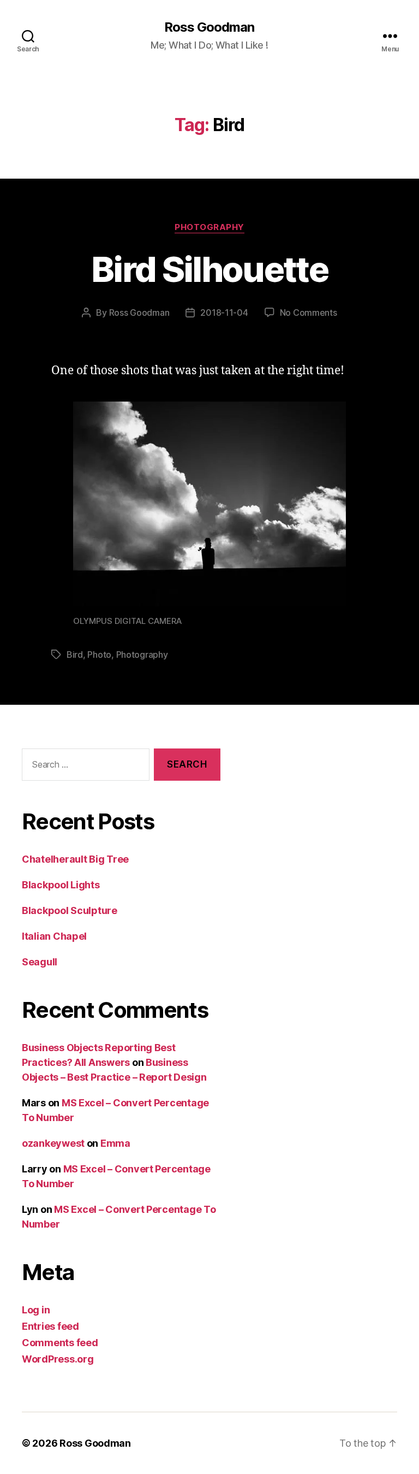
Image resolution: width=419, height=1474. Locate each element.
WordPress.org (58, 1359)
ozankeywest (53, 1143)
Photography (209, 227)
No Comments (308, 312)
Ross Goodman (209, 27)
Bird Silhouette (209, 269)
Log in (36, 1310)
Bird (75, 654)
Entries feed (50, 1326)
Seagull (39, 962)
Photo (99, 654)
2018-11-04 (224, 312)
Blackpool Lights (61, 885)
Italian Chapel (54, 936)
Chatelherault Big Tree (75, 859)
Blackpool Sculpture (69, 910)
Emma (115, 1143)
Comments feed (60, 1342)
